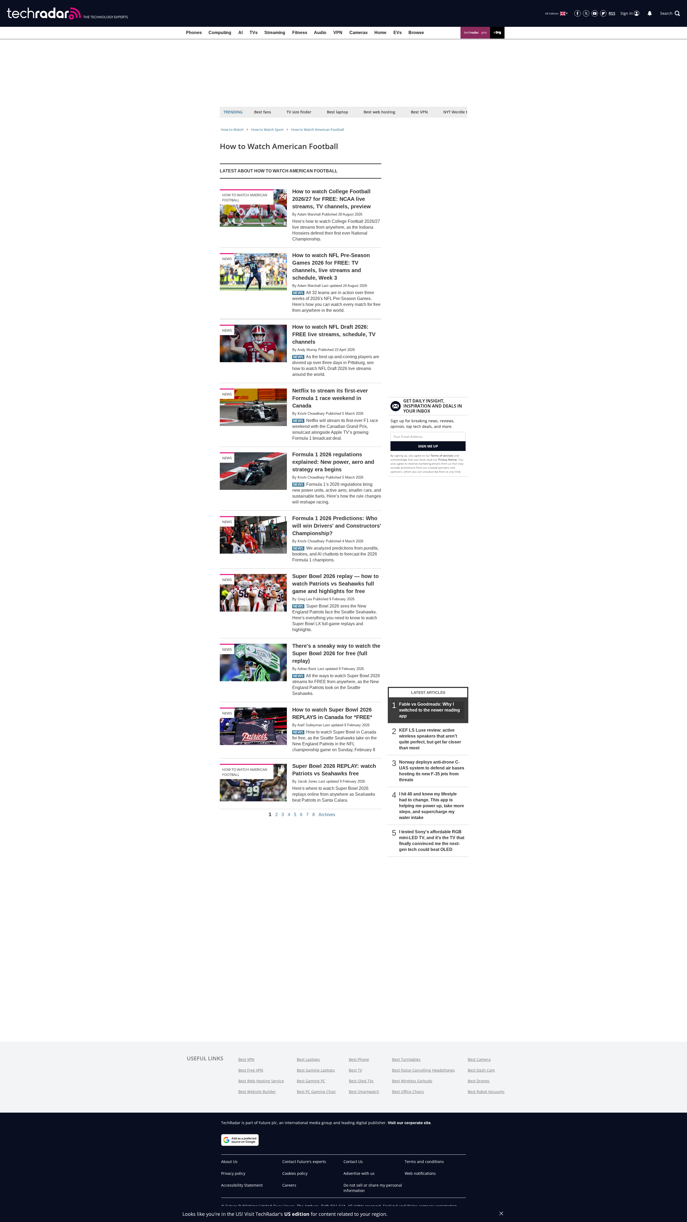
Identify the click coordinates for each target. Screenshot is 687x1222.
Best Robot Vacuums (486, 1091)
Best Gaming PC (311, 1080)
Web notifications (420, 1173)
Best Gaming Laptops (316, 1070)
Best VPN (419, 111)
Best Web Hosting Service (261, 1080)
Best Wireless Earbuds (412, 1080)
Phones (194, 32)
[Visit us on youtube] (594, 13)
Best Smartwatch (364, 1091)
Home (380, 32)
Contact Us (353, 1161)
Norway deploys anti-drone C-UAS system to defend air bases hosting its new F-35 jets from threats (431, 771)
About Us (229, 1161)
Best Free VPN (250, 1070)
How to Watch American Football (317, 129)
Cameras (358, 32)
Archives (327, 815)
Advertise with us (359, 1173)
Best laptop (337, 111)
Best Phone (359, 1059)
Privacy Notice (447, 459)
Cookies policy (295, 1173)
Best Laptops (308, 1059)
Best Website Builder (257, 1091)
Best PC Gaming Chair (316, 1091)
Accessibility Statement (242, 1185)
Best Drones (478, 1080)
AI (240, 32)
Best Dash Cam (481, 1070)
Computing (220, 32)
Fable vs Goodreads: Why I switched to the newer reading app (429, 710)
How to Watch (232, 129)
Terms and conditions (424, 1161)
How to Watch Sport (267, 129)
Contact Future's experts (304, 1161)
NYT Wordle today (460, 111)
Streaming (274, 32)
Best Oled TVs (361, 1080)
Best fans (262, 111)
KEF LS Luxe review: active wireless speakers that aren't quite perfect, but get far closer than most (430, 739)
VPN (337, 32)
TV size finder (299, 111)
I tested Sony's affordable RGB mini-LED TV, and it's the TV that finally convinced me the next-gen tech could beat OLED (431, 841)
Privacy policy (233, 1173)
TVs (254, 32)
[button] (670, 13)
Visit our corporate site (409, 1122)
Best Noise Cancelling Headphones (423, 1070)
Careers (289, 1185)
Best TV (355, 1070)
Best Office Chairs (408, 1091)
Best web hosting (379, 111)
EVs (397, 32)
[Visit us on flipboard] (603, 13)
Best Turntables (406, 1059)
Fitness (299, 32)
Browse (416, 32)
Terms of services (442, 455)
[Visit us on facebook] (577, 13)
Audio (320, 32)
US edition (296, 1214)
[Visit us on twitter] (586, 13)
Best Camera (479, 1059)
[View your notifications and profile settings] (649, 13)
